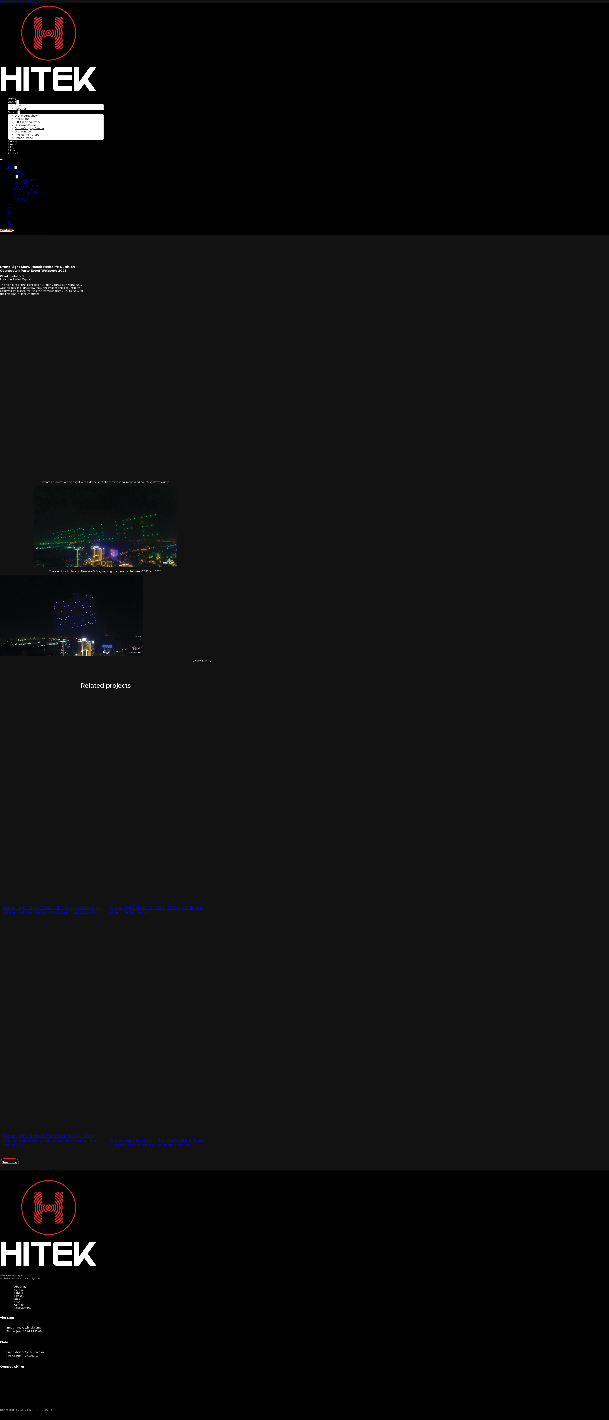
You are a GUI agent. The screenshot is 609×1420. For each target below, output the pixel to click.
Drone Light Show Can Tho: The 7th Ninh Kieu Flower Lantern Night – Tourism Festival (156, 1142)
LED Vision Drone (25, 125)
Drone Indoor (23, 131)
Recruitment (22, 1307)
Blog (11, 147)
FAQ (17, 1301)
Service (12, 112)
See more (9, 1162)
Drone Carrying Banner (29, 128)
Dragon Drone (24, 137)
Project (13, 144)
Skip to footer (35, 1)
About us (20, 108)
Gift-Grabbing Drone (28, 122)
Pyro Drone (22, 118)
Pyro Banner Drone (27, 134)
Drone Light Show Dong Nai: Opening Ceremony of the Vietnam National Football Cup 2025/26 (52, 910)
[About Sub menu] (17, 102)
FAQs (11, 150)
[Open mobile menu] (1, 159)
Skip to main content (13, 1)
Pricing (12, 141)
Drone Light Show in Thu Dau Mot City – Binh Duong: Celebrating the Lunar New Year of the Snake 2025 (49, 1140)
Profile (19, 105)
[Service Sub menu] (18, 112)
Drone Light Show (26, 115)
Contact (13, 153)
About (12, 102)
